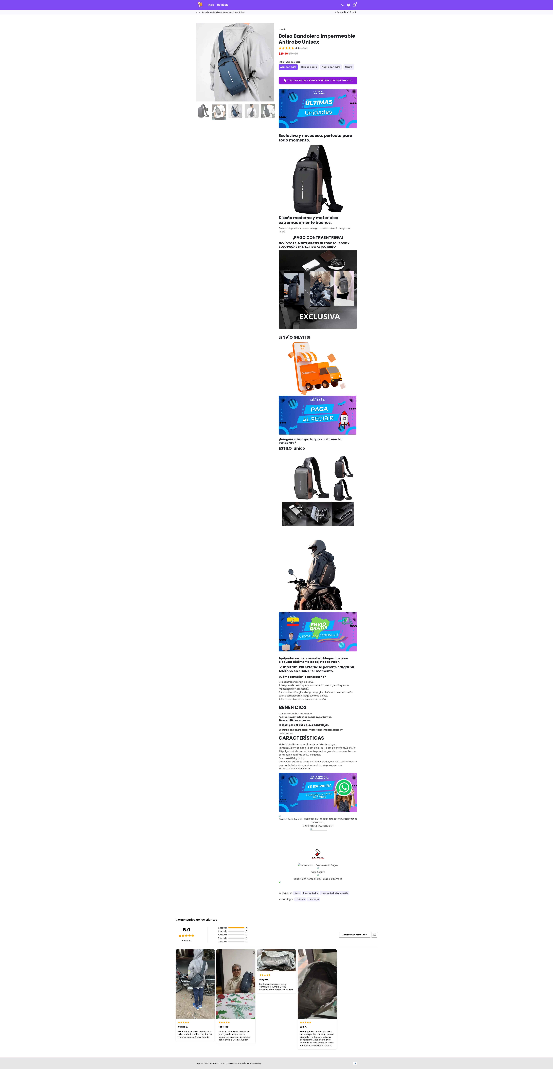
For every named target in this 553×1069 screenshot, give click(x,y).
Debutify (257, 1063)
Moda (282, 29)
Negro (348, 67)
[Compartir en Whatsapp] (353, 12)
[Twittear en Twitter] (348, 12)
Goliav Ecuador (219, 1063)
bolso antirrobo (310, 893)
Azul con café (288, 67)
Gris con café (309, 67)
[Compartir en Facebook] (345, 12)
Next (270, 62)
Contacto (223, 5)
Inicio (211, 5)
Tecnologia (313, 899)
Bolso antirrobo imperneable (334, 893)
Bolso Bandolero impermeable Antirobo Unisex (223, 12)
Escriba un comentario (355, 934)
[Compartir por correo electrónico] (356, 12)
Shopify (240, 1063)
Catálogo (300, 899)
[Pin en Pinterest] (350, 12)
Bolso (297, 893)
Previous (199, 62)
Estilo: (289, 62)
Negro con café (331, 67)
